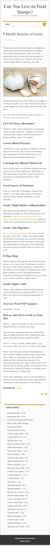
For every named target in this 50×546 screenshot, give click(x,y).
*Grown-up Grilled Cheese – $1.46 (18, 444)
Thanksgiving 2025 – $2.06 (16, 413)
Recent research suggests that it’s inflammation (20, 233)
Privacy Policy (25, 541)
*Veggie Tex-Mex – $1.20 (15, 513)
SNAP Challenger (10, 40)
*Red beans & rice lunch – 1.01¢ (18, 492)
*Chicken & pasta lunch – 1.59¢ (17, 434)
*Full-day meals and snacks (16, 430)
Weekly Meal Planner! (14, 427)
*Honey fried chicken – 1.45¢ (17, 516)
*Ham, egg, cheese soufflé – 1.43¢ (18, 468)
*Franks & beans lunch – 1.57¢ (17, 502)
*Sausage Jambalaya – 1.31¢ (16, 488)
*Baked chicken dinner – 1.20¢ (17, 447)
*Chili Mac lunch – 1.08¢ (15, 519)
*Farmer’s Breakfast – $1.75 (16, 464)
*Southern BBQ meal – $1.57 (17, 437)
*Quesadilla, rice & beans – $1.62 (18, 526)
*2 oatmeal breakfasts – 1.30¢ (17, 475)
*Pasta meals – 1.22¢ (14, 482)
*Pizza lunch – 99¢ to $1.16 (16, 509)
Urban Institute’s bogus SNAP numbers (20, 420)
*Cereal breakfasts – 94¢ (15, 478)
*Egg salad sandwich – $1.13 (16, 485)
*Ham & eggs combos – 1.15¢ (17, 451)
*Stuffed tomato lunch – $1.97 (17, 506)
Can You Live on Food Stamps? (25, 9)
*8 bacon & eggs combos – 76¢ (17, 458)
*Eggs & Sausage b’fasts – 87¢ (17, 461)
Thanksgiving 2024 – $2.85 (16, 416)
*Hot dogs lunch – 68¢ (14, 440)
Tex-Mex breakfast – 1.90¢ (16, 454)
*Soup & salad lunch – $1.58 (16, 499)
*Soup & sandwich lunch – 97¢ (17, 495)
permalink (18, 388)
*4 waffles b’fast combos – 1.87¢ (18, 471)
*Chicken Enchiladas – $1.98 (16, 523)
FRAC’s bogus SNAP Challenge (18, 423)
